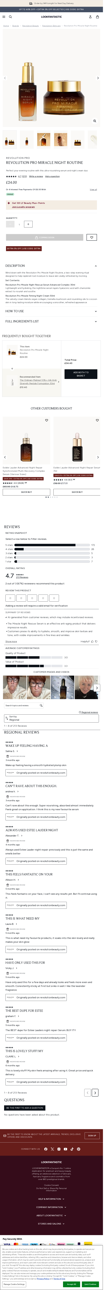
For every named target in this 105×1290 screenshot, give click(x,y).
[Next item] (98, 457)
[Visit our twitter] (52, 1149)
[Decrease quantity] (10, 224)
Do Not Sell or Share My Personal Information (51, 1189)
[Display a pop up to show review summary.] (26, 483)
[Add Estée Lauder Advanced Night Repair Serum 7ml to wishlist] (97, 420)
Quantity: (12, 218)
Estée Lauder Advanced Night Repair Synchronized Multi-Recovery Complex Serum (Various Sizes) (24, 471)
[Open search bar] (10, 17)
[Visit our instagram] (59, 1149)
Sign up (92, 1136)
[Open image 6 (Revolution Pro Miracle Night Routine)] (94, 139)
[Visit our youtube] (65, 1149)
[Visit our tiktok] (72, 1149)
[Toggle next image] (98, 78)
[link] (90, 17)
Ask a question (52, 176)
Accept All (71, 1284)
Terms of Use (59, 1279)
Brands (15, 26)
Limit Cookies (90, 1284)
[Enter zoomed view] (94, 121)
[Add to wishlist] (92, 237)
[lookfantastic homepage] (51, 17)
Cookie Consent (51, 1185)
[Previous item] (5, 457)
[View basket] (97, 17)
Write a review (36, 176)
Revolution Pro (18, 157)
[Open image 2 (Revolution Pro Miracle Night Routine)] (27, 139)
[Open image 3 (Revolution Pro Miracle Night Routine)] (44, 139)
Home (6, 26)
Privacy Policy (43, 1279)
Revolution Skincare (51, 26)
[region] (51, 1267)
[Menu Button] (3, 17)
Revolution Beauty (30, 26)
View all (93, 189)
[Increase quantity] (28, 224)
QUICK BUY (26, 492)
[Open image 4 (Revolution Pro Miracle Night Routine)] (61, 139)
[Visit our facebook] (46, 1149)
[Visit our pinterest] (78, 1149)
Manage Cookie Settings (14, 1284)
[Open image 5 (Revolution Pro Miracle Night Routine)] (77, 139)
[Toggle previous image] (5, 78)
